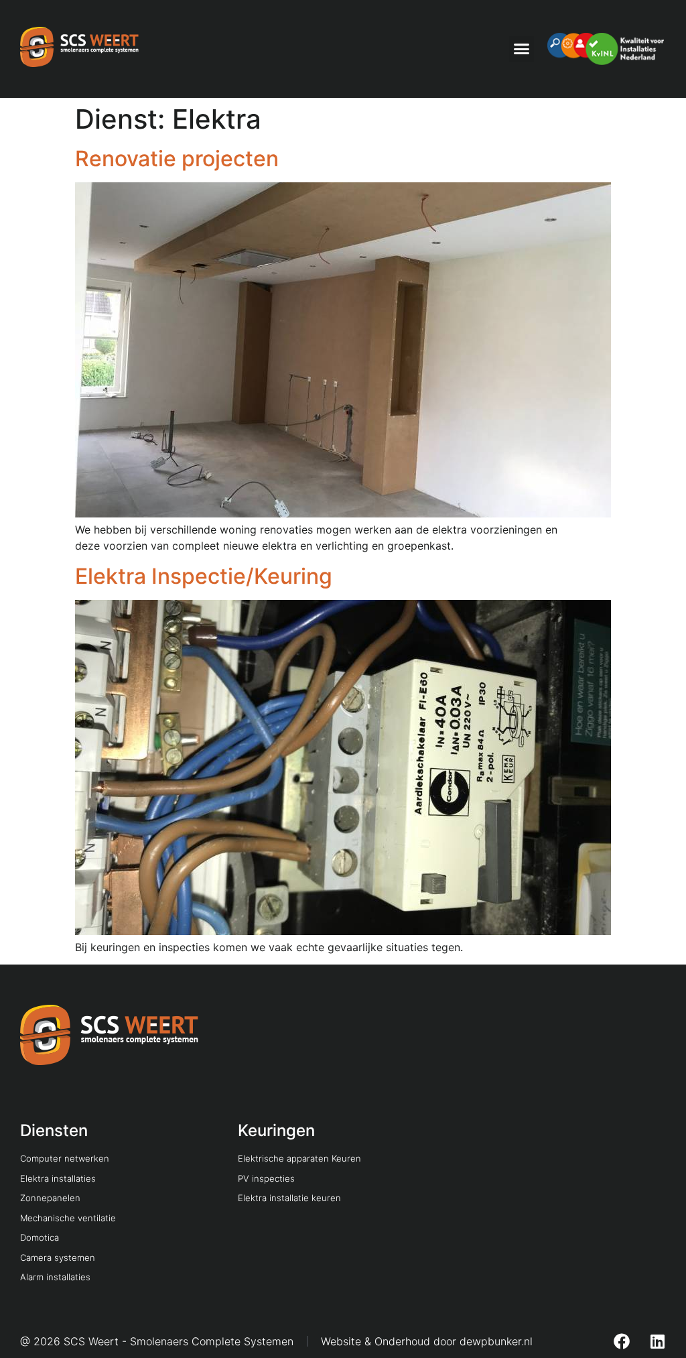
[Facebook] (622, 1341)
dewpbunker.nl (496, 1341)
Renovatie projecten (177, 158)
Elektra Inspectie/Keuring (203, 576)
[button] (522, 49)
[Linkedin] (658, 1341)
